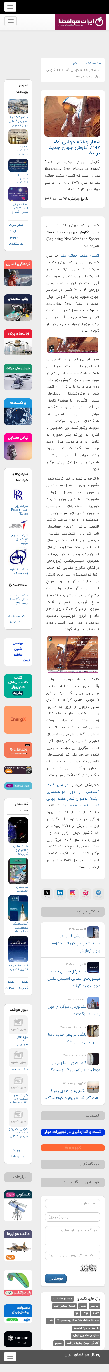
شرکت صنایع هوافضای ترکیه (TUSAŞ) (19, 539)
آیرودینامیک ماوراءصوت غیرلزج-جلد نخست (20, 928)
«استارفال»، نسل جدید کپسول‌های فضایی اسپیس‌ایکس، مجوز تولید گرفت (73, 979)
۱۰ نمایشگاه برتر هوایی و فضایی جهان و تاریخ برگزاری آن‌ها (18, 121)
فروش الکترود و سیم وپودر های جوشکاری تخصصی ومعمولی (18, 1133)
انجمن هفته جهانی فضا (78, 255)
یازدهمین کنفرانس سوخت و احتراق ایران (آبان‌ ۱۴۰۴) (20, 151)
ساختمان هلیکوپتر (22, 889)
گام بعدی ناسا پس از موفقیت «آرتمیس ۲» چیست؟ (75, 1066)
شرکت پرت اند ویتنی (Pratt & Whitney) (18, 599)
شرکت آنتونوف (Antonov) (18, 571)
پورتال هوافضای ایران (82, 1353)
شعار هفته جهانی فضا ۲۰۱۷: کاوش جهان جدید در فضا (74, 148)
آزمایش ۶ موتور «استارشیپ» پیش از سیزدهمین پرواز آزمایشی (74, 943)
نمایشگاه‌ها (15, 244)
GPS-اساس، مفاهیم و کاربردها (20, 850)
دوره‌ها (13, 237)
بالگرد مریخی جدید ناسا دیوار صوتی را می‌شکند (74, 1038)
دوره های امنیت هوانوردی (22, 1040)
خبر (74, 63)
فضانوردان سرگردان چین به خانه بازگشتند (74, 1010)
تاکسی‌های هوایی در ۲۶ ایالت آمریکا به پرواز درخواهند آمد (72, 1094)
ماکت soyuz (20, 1070)
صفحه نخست (91, 63)
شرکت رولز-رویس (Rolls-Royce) (19, 510)
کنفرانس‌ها (15, 225)
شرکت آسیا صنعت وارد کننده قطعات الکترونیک (19, 1099)
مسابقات (14, 231)
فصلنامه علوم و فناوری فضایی (18, 967)
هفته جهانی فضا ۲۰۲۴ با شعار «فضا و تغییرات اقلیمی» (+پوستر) (20, 208)
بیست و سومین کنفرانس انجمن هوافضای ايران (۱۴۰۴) (19, 179)
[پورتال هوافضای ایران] (80, 17)
